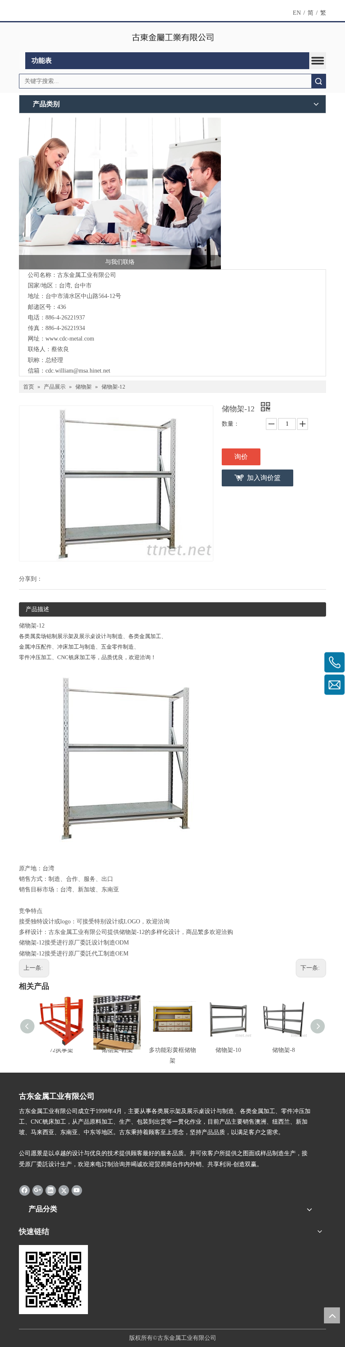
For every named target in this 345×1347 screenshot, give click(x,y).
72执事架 (61, 1050)
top (332, 1315)
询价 (241, 456)
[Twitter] (63, 1190)
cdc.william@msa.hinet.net (77, 371)
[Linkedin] (50, 1190)
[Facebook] (24, 1190)
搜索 (318, 81)
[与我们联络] (120, 193)
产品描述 (37, 609)
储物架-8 (283, 1050)
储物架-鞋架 (117, 1050)
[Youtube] (77, 1190)
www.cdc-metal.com (69, 338)
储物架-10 (228, 1050)
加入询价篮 (264, 477)
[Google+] (37, 1190)
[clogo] (173, 37)
